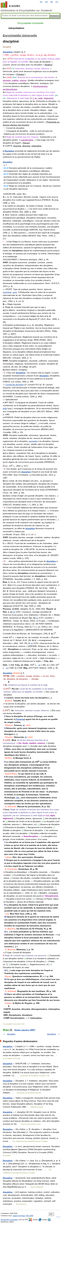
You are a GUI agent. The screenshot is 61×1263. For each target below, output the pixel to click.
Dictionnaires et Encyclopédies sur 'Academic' (26, 10)
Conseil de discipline (14, 384)
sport (14, 292)
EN (46, 2)
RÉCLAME (29, 1215)
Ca (13, 612)
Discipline (9, 151)
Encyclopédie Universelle (30, 23)
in (24, 725)
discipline (7, 52)
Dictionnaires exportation (9, 1219)
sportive (7, 292)
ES (57, 2)
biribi (5, 408)
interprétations (16, 28)
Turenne (20, 719)
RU (41, 2)
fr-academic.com (11, 4)
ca (37, 618)
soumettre (33, 441)
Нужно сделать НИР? (24, 1030)
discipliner (51, 1034)
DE (51, 2)
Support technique (19, 1215)
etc (17, 797)
